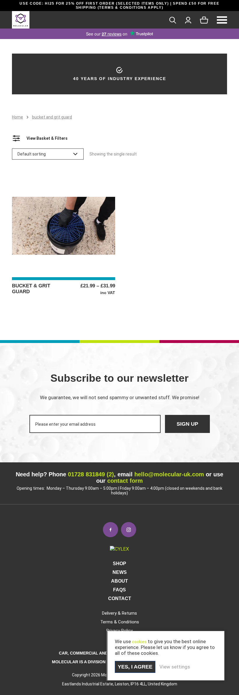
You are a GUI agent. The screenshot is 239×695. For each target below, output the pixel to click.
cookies (139, 641)
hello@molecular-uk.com (169, 474)
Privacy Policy (119, 630)
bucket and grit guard (52, 117)
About (119, 581)
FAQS (119, 589)
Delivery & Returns (119, 613)
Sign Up (187, 424)
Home (17, 117)
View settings (174, 667)
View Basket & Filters (47, 138)
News (120, 572)
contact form (125, 481)
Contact (119, 598)
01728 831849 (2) (91, 474)
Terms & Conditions (119, 622)
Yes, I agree (135, 667)
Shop (119, 563)
